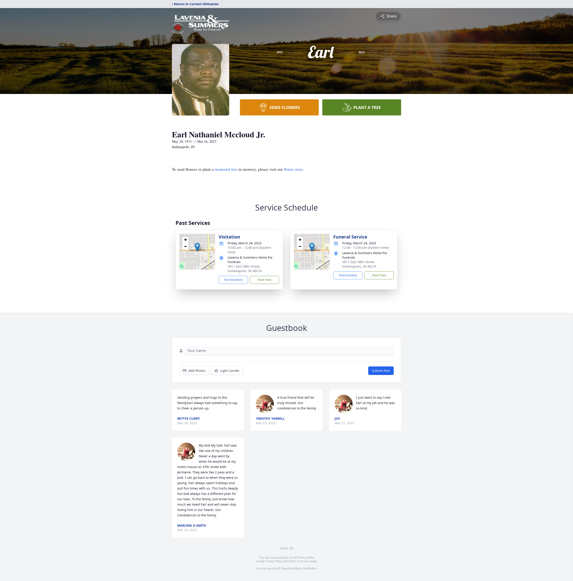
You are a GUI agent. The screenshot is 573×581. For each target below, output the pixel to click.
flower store (293, 169)
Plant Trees (265, 280)
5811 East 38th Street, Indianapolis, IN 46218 (245, 268)
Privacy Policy (273, 561)
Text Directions (233, 280)
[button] (197, 247)
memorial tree (226, 169)
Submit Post (381, 370)
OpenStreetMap (291, 568)
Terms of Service (298, 561)
